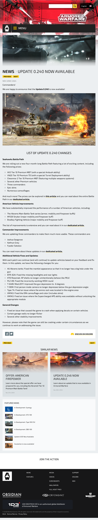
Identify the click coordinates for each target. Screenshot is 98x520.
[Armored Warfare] (72, 18)
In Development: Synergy (23, 407)
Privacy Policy (23, 514)
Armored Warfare (7, 476)
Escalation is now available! (24, 444)
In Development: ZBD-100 (23, 429)
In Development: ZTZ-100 (23, 415)
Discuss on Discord (84, 334)
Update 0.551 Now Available (24, 436)
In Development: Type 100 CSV (24, 422)
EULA (4, 514)
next (16, 76)
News (8, 71)
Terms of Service (12, 514)
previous (7, 76)
